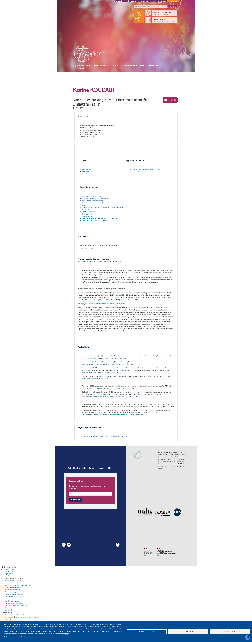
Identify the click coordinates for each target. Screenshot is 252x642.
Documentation (29, 637)
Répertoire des (163, 20)
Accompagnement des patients (92, 196)
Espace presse (162, 1)
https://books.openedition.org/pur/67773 (95, 378)
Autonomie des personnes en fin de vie (95, 203)
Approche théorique (137, 169)
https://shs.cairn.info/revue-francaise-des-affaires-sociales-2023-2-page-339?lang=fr (111, 397)
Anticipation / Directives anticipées (93, 201)
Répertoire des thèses (12, 590)
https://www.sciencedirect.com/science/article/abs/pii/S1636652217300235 (107, 364)
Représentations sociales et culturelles (95, 221)
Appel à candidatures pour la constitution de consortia (23, 617)
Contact (172, 100)
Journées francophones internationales (18, 605)
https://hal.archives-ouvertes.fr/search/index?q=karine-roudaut (108, 436)
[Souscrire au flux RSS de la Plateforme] (118, 545)
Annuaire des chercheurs (13, 583)
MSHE (154, 1)
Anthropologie (86, 169)
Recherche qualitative (152, 169)
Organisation (9, 574)
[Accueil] (89, 54)
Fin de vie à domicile (88, 212)
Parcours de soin (87, 216)
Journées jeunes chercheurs (14, 603)
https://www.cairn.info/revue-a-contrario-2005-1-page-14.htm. (115, 388)
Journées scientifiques (12, 601)
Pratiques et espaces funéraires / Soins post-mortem (100, 218)
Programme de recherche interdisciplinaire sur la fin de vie (24, 615)
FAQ (69, 468)
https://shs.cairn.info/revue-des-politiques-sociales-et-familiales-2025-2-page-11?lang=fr (112, 415)
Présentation (9, 571)
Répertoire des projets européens (16, 592)
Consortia (8, 619)
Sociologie (85, 171)
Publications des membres (14, 594)
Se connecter (173, 1)
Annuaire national (162, 13)
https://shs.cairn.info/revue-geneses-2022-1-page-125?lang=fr (106, 358)
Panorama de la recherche (13, 581)
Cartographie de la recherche (14, 596)
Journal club (8, 610)
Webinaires (8, 608)
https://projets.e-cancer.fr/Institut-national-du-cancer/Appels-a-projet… (102, 304)
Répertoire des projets (12, 587)
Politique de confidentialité (13, 637)
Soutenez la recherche (138, 18)
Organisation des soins (89, 214)
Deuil (83, 205)
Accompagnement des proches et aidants (96, 198)
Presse (100, 468)
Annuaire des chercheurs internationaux (18, 585)
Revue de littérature (137, 172)
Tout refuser (188, 631)
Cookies (108, 468)
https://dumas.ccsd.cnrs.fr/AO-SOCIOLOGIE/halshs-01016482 (102, 372)
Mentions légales (80, 468)
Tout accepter (229, 631)
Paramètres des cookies (147, 631)
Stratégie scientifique (12, 576)
